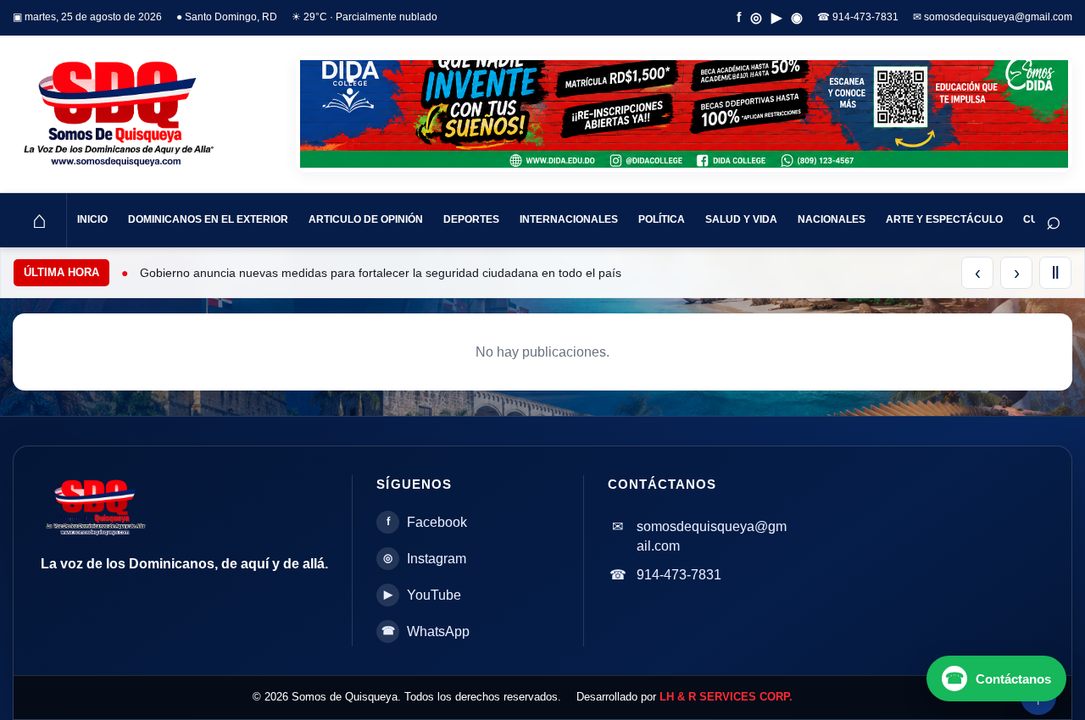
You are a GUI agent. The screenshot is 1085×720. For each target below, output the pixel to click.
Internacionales (569, 219)
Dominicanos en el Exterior (208, 219)
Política (661, 219)
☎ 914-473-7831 (858, 17)
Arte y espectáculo (944, 219)
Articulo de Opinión (366, 219)
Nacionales (831, 219)
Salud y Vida (741, 219)
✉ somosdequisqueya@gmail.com (992, 17)
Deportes (471, 219)
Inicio (92, 219)
